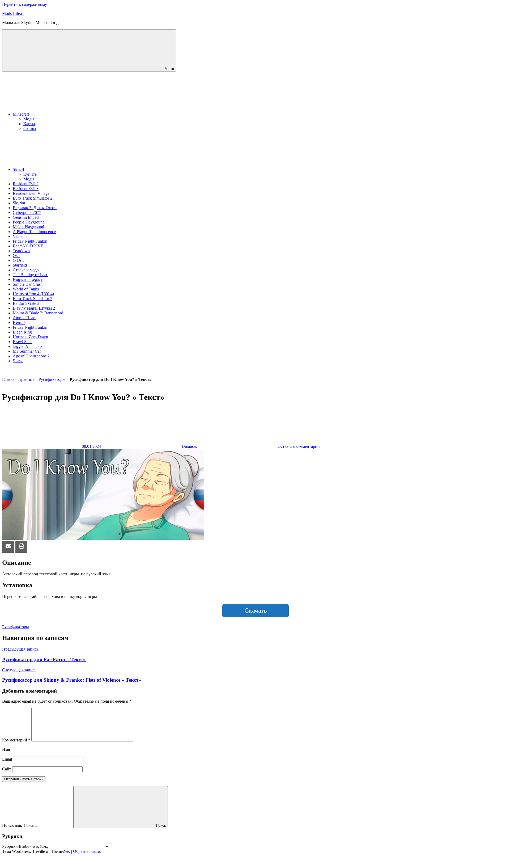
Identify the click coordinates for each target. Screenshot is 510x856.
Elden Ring (22, 332)
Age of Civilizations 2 (31, 356)
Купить (30, 174)
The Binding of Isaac (30, 274)
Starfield (20, 265)
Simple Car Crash (27, 284)
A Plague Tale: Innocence (34, 231)
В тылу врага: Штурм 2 (34, 308)
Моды (28, 119)
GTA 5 (18, 260)
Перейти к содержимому (24, 4)
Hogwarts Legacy (28, 279)
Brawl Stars (22, 341)
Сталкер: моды (26, 270)
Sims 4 (18, 169)
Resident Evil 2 (26, 184)
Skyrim (19, 203)
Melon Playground (28, 227)
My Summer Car (27, 351)
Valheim (20, 236)
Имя (6, 749)
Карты (29, 123)
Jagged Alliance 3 (27, 346)
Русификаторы (52, 379)
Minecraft (21, 114)
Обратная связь (87, 851)
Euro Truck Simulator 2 (32, 198)
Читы (18, 361)
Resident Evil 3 (26, 188)
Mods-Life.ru (13, 13)
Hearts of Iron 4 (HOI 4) (33, 294)
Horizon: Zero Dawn (30, 337)
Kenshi (19, 322)
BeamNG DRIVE (28, 246)
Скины (29, 128)
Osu (16, 255)
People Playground (29, 222)
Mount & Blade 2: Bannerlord (38, 313)
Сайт (6, 769)
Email (7, 759)
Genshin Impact (26, 217)
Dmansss (189, 446)
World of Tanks (26, 289)
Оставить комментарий (299, 446)
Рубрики (10, 846)
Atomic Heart (24, 317)
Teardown (21, 250)
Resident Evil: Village (31, 193)
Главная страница (18, 379)
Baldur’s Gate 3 (26, 303)
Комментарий (16, 740)
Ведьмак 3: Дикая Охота (35, 207)
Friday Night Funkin (30, 241)
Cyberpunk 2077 (27, 212)
